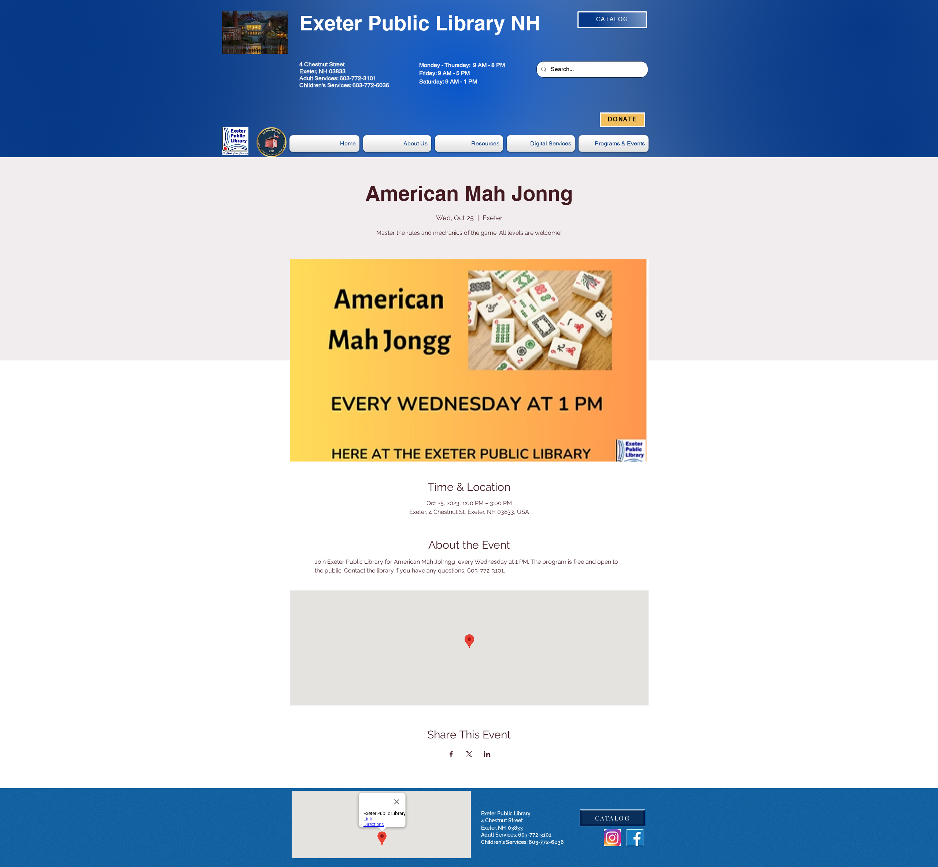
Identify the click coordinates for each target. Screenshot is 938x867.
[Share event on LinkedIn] (487, 754)
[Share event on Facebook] (451, 754)
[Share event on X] (469, 754)
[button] (541, 143)
